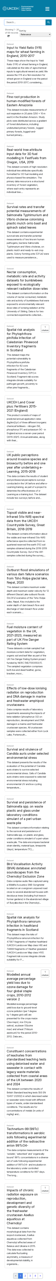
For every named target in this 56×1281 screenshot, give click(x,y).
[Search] (49, 22)
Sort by (22, 31)
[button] (8, 36)
